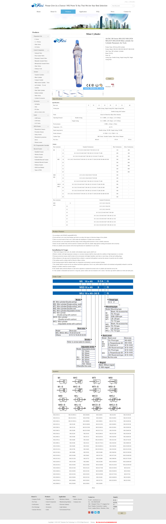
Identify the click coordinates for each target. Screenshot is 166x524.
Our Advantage (35, 507)
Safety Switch (38, 134)
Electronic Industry (64, 504)
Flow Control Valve (39, 55)
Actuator (36, 71)
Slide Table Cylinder (40, 90)
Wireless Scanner (39, 154)
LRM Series (38, 118)
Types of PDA (38, 170)
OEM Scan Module (39, 167)
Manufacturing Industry (65, 502)
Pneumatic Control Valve (41, 58)
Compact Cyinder (39, 80)
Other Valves (38, 66)
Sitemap (93, 522)
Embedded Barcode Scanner (41, 159)
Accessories (36, 101)
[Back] (93, 487)
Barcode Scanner (38, 149)
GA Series (37, 47)
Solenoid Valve (38, 53)
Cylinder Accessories (40, 98)
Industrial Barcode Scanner (41, 162)
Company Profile (36, 499)
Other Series (38, 44)
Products (68, 11)
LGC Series (37, 123)
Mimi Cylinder (38, 77)
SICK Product (37, 126)
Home (39, 11)
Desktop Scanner (39, 165)
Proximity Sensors (39, 132)
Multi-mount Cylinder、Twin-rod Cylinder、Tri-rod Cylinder (42, 85)
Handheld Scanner (39, 152)
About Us (53, 11)
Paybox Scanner (39, 157)
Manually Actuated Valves (41, 61)
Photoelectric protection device (40, 138)
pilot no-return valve (40, 112)
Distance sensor (38, 142)
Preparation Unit (38, 36)
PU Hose (37, 109)
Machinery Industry (64, 499)
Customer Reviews (36, 509)
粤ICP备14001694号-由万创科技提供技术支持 (106, 522)
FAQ (97, 11)
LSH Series (37, 120)
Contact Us (127, 11)
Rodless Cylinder (39, 93)
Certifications (35, 504)
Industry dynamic (77, 499)
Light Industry (63, 507)
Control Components (39, 50)
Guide (35, 115)
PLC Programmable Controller (41, 145)
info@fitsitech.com (97, 500)
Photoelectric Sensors (40, 129)
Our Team (34, 502)
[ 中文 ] (126, 2)
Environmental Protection (66, 509)
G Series (37, 39)
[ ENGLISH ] (132, 2)
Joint (36, 107)
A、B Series (38, 42)
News (112, 11)
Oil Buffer (37, 104)
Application (83, 11)
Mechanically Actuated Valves (42, 63)
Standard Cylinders (39, 74)
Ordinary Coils (38, 68)
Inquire (109, 78)
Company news (77, 502)
